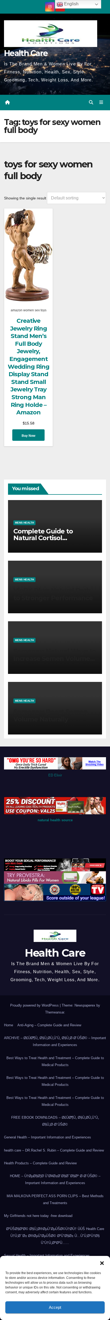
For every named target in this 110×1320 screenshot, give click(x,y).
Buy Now (28, 436)
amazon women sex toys (28, 310)
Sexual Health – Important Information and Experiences (47, 1256)
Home (8, 1025)
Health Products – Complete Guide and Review (40, 1163)
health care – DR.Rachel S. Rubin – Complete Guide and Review (54, 1150)
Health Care (26, 53)
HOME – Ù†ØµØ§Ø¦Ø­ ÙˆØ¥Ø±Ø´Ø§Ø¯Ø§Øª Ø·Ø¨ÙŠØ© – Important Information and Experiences (55, 1179)
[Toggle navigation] (101, 102)
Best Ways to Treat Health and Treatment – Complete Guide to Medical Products (55, 1061)
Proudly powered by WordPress (35, 1005)
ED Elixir (55, 775)
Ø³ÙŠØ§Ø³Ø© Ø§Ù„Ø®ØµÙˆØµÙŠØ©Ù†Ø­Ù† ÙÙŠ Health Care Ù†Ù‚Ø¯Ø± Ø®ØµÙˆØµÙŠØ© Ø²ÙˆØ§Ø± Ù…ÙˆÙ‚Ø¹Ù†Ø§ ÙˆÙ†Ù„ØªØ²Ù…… (55, 1236)
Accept (55, 1307)
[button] (102, 1262)
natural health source (55, 820)
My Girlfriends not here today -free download (38, 1216)
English (70, 4)
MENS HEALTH (24, 522)
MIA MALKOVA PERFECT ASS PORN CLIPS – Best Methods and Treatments (55, 1199)
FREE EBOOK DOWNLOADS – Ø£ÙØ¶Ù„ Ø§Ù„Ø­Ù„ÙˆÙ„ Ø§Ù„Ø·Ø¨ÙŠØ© (55, 1120)
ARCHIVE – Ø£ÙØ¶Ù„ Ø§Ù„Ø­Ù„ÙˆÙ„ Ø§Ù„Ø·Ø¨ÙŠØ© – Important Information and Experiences (55, 1041)
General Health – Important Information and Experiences (47, 1137)
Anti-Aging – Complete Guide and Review (49, 1025)
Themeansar (54, 1012)
